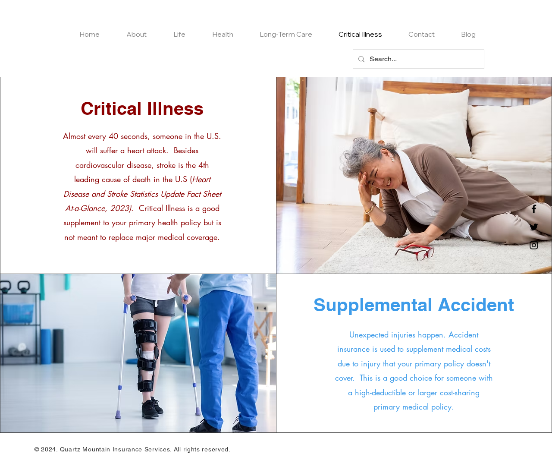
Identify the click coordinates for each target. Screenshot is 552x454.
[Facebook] (533, 208)
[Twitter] (533, 227)
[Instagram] (533, 245)
